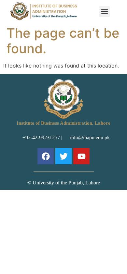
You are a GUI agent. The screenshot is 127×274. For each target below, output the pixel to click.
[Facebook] (45, 156)
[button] (104, 11)
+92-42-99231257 (41, 137)
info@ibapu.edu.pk (88, 137)
